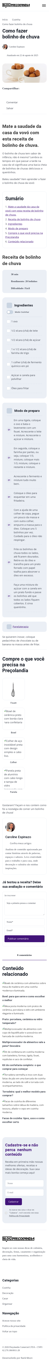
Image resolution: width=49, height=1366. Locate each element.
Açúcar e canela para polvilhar (23, 377)
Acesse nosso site (11, 1320)
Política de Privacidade (19, 1215)
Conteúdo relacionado (20, 241)
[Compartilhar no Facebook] (15, 95)
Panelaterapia (20, 626)
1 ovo (14, 321)
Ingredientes (15, 223)
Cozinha (16, 19)
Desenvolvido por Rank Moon (17, 1357)
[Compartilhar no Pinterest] (27, 95)
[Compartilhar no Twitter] (21, 95)
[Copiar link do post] (3, 95)
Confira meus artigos (20, 843)
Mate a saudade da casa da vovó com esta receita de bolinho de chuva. (24, 210)
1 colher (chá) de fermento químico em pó (26, 364)
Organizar (7, 1303)
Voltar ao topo (9, 1331)
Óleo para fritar (20, 388)
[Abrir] (44, 5)
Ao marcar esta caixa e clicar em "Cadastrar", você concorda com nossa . (24, 1213)
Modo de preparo (18, 228)
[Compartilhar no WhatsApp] (9, 95)
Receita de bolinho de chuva (24, 219)
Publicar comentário (18, 938)
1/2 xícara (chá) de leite (24, 330)
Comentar (12, 102)
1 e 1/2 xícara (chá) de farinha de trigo (23, 351)
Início (5, 19)
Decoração (7, 1293)
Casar (5, 1298)
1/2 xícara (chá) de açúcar (25, 340)
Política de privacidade (13, 1326)
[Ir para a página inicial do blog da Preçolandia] (16, 5)
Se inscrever (10, 895)
